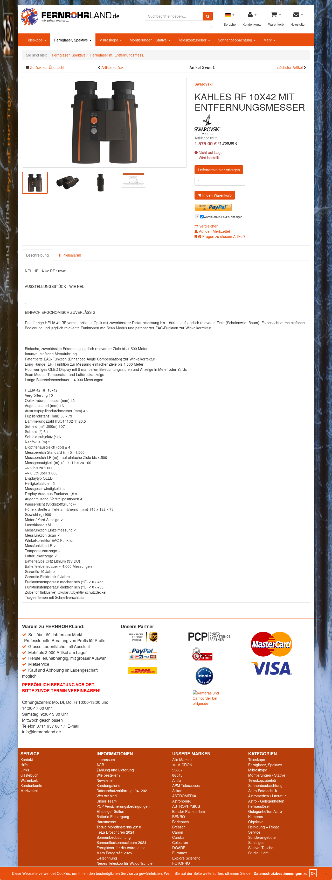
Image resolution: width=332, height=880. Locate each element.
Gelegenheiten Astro (265, 811)
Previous (14, 184)
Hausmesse (106, 821)
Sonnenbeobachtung (235, 39)
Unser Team (106, 801)
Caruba (178, 837)
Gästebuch (29, 775)
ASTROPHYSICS (186, 806)
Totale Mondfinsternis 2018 (118, 826)
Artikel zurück (112, 67)
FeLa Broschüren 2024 (115, 832)
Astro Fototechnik (262, 790)
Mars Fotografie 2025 (114, 852)
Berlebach (180, 821)
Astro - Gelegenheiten (266, 801)
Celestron (180, 842)
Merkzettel (29, 790)
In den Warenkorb (216, 195)
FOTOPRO (181, 863)
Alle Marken (182, 759)
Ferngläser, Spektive (71, 39)
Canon (177, 832)
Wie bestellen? (108, 775)
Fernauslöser (259, 806)
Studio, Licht (258, 852)
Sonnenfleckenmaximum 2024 (121, 842)
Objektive (256, 821)
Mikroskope (109, 39)
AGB (100, 764)
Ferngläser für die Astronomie (121, 847)
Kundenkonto (31, 785)
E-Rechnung (106, 858)
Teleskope (35, 39)
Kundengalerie (108, 785)
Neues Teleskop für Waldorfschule (124, 863)
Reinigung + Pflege (263, 826)
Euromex (179, 852)
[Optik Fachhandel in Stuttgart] (70, 16)
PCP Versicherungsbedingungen (123, 806)
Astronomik (181, 801)
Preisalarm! (69, 255)
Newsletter (105, 780)
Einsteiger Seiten (110, 811)
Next (194, 184)
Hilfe (24, 764)
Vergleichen (208, 226)
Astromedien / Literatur (267, 795)
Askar (177, 790)
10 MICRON (182, 764)
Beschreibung (37, 255)
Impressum (105, 759)
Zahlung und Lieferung (115, 769)
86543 (177, 775)
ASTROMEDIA (184, 795)
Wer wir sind (106, 795)
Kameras (255, 816)
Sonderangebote (262, 837)
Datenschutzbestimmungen (278, 873)
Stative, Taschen (261, 847)
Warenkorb (29, 780)
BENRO (178, 816)
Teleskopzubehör (193, 39)
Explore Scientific (186, 858)
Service (254, 832)
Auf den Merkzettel (214, 231)
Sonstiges (256, 842)
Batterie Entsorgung (112, 816)
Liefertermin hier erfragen (219, 169)
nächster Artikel (290, 67)
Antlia (176, 780)
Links (24, 769)
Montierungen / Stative (149, 39)
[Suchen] (208, 16)
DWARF (178, 847)
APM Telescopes (186, 785)
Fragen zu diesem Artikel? (223, 236)
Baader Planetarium (188, 811)
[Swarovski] (207, 124)
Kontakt (26, 759)
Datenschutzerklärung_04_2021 (122, 790)
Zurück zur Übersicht (47, 67)
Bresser (178, 826)
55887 (177, 769)
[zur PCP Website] (215, 636)
